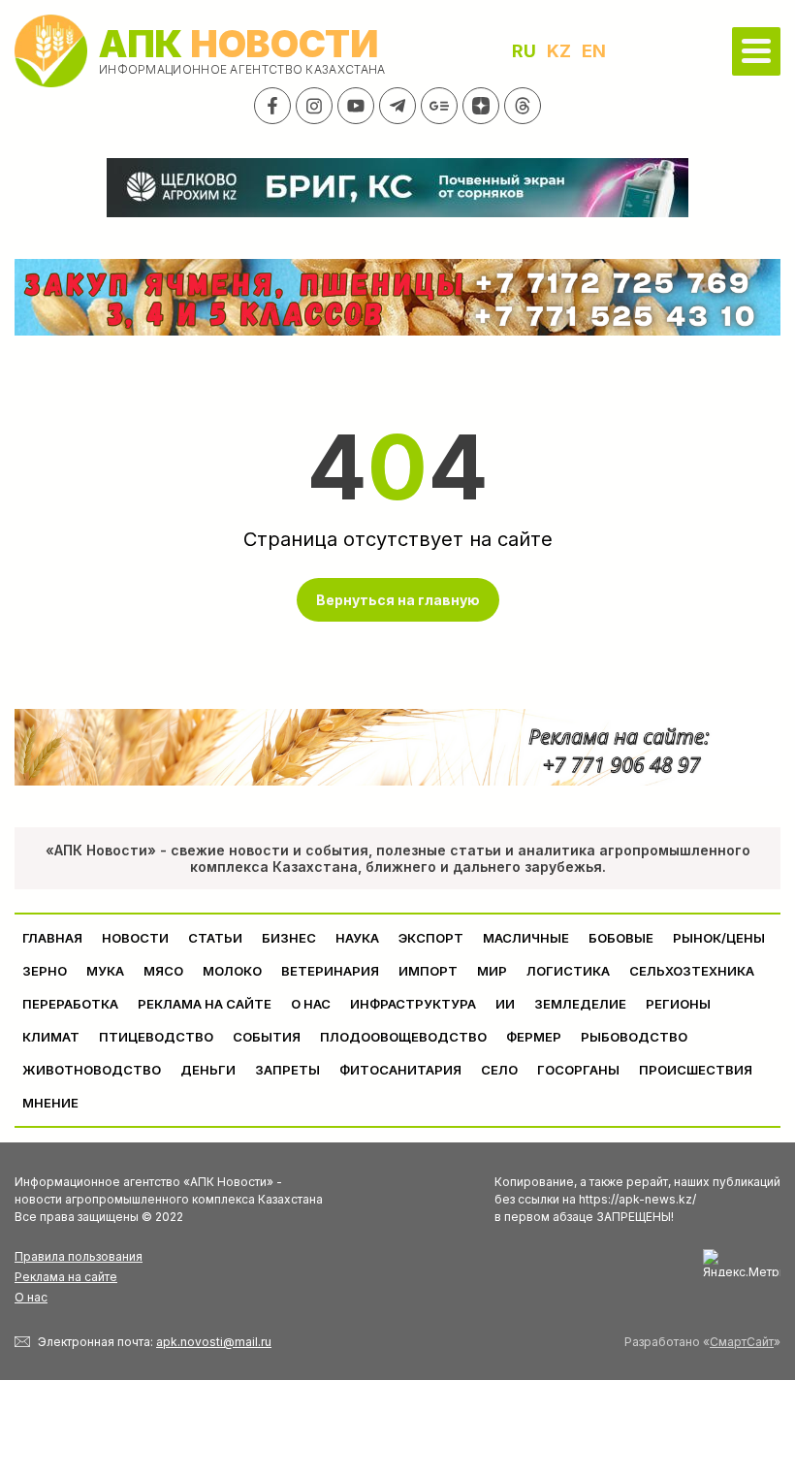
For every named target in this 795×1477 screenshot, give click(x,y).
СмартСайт (742, 1341)
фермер (533, 1036)
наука (357, 938)
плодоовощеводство (403, 1036)
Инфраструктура (413, 1003)
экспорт (430, 938)
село (499, 1069)
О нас (31, 1297)
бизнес (289, 938)
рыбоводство (634, 1036)
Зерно (44, 971)
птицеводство (156, 1036)
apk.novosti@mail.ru (213, 1341)
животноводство (91, 1069)
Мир (492, 971)
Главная (52, 938)
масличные (526, 938)
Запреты (287, 1069)
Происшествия (695, 1069)
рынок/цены (719, 938)
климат (51, 1036)
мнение (50, 1102)
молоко (232, 971)
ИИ (505, 1003)
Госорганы (578, 1069)
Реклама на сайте (204, 1003)
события (267, 1036)
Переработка (70, 1003)
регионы (678, 1003)
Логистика (568, 971)
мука (105, 971)
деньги (208, 1069)
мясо (163, 971)
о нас (311, 1003)
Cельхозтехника (691, 971)
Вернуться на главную (398, 600)
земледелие (580, 1003)
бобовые (620, 938)
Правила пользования (79, 1256)
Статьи (215, 938)
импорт (428, 971)
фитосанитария (400, 1069)
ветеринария (330, 971)
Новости (135, 938)
